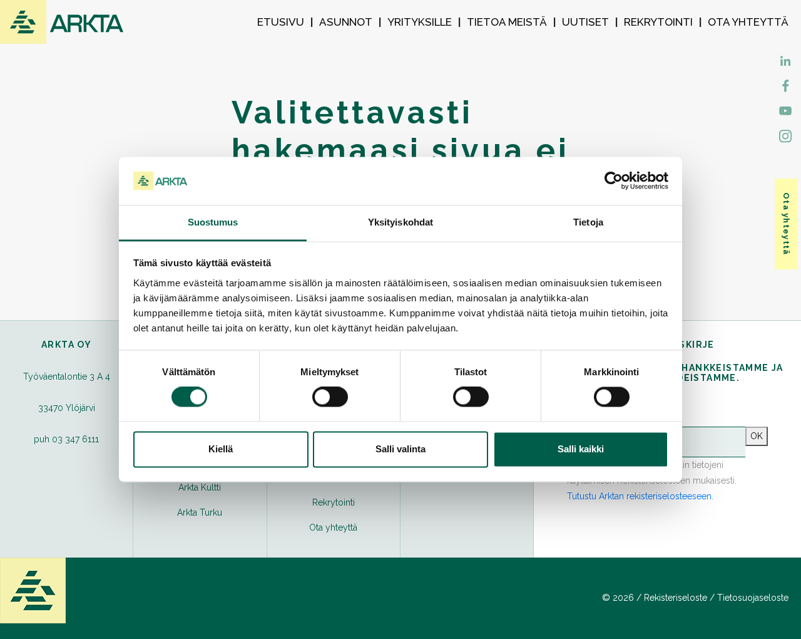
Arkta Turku (199, 512)
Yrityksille (419, 22)
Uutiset (585, 22)
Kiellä (220, 449)
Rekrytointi (658, 22)
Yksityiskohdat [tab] (400, 222)
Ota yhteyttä (748, 22)
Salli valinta (400, 449)
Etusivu (280, 22)
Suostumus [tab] (213, 222)
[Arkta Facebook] (785, 59)
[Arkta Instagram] (785, 134)
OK (756, 436)
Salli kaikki (581, 449)
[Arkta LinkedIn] (785, 84)
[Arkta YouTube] (785, 109)
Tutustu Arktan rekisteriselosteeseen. (640, 496)
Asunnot (345, 22)
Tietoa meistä (507, 22)
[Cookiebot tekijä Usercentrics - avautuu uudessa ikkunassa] (613, 181)
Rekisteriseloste (675, 598)
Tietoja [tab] (588, 222)
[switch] (330, 397)
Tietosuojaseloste (752, 598)
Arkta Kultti (199, 487)
